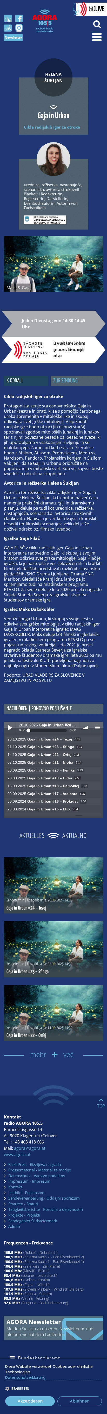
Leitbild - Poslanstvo (26, 1192)
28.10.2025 (44, 739)
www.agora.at (17, 1154)
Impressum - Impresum (29, 1181)
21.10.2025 (45, 747)
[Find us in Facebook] (19, 18)
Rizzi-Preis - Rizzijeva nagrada (34, 1164)
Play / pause (10, 727)
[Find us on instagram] (19, 27)
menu (97, 727)
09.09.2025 (46, 794)
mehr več (53, 1054)
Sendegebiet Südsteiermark (32, 1221)
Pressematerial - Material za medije (39, 1170)
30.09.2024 (47, 801)
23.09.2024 (43, 809)
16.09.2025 (47, 786)
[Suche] (97, 23)
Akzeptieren (30, 1401)
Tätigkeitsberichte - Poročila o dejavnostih (45, 1209)
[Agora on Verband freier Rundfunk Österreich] (8, 28)
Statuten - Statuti (23, 1204)
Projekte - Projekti (24, 1215)
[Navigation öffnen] (96, 37)
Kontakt (15, 1187)
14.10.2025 (43, 755)
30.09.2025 (45, 770)
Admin (14, 1226)
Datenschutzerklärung (25, 1377)
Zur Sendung (65, 380)
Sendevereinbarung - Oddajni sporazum (44, 1198)
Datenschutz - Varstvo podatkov (36, 1176)
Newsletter (13, 37)
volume (85, 727)
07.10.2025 (44, 763)
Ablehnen (80, 1401)
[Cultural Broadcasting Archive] (8, 18)
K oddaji (14, 380)
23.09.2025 (44, 778)
